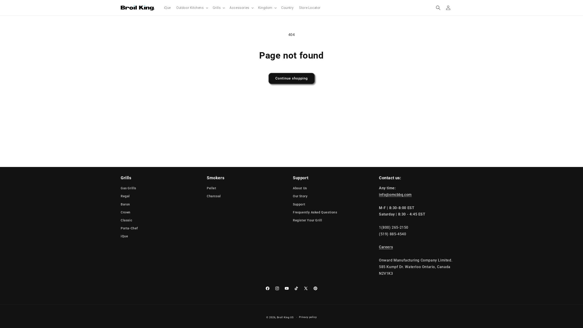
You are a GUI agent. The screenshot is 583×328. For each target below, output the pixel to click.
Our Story (300, 196)
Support (299, 204)
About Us (300, 188)
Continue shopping (291, 78)
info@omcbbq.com (395, 194)
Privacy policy (308, 317)
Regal (125, 196)
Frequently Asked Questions (315, 212)
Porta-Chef (129, 228)
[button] (192, 8)
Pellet (211, 188)
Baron (125, 204)
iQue (124, 236)
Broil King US (285, 317)
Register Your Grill (307, 220)
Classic (126, 220)
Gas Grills (128, 188)
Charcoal (214, 196)
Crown (125, 212)
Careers (386, 247)
